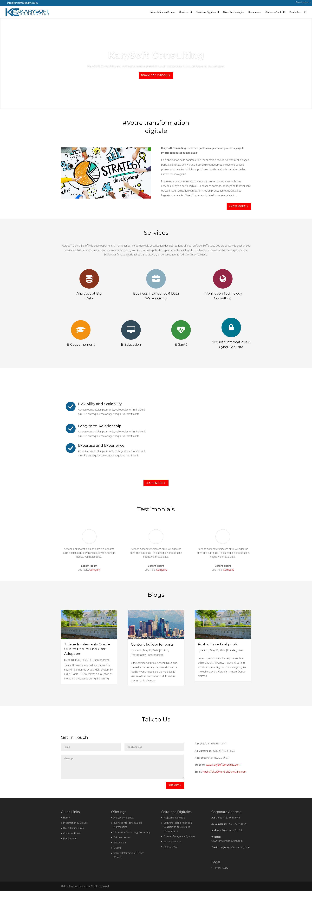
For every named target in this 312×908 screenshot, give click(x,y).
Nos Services (70, 838)
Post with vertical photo (218, 644)
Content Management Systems (179, 836)
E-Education (119, 842)
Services (183, 12)
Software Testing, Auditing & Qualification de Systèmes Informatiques (177, 827)
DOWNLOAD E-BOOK (154, 84)
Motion (164, 650)
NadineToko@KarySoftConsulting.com (224, 771)
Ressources (254, 12)
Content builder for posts (152, 644)
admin (71, 659)
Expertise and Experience (101, 445)
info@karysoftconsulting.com (234, 847)
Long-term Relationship (99, 426)
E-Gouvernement (121, 837)
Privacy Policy (221, 868)
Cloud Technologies (233, 12)
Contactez (295, 12)
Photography (138, 654)
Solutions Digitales (206, 12)
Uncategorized (101, 659)
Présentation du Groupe (162, 12)
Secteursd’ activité (275, 12)
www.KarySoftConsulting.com (223, 764)
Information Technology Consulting (131, 832)
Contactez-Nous (71, 833)
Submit (173, 785)
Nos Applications (172, 841)
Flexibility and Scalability (100, 404)
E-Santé (117, 848)
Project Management (174, 817)
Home (66, 817)
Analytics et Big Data (123, 817)
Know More (237, 206)
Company (94, 569)
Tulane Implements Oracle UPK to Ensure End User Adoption (87, 649)
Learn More (154, 482)
